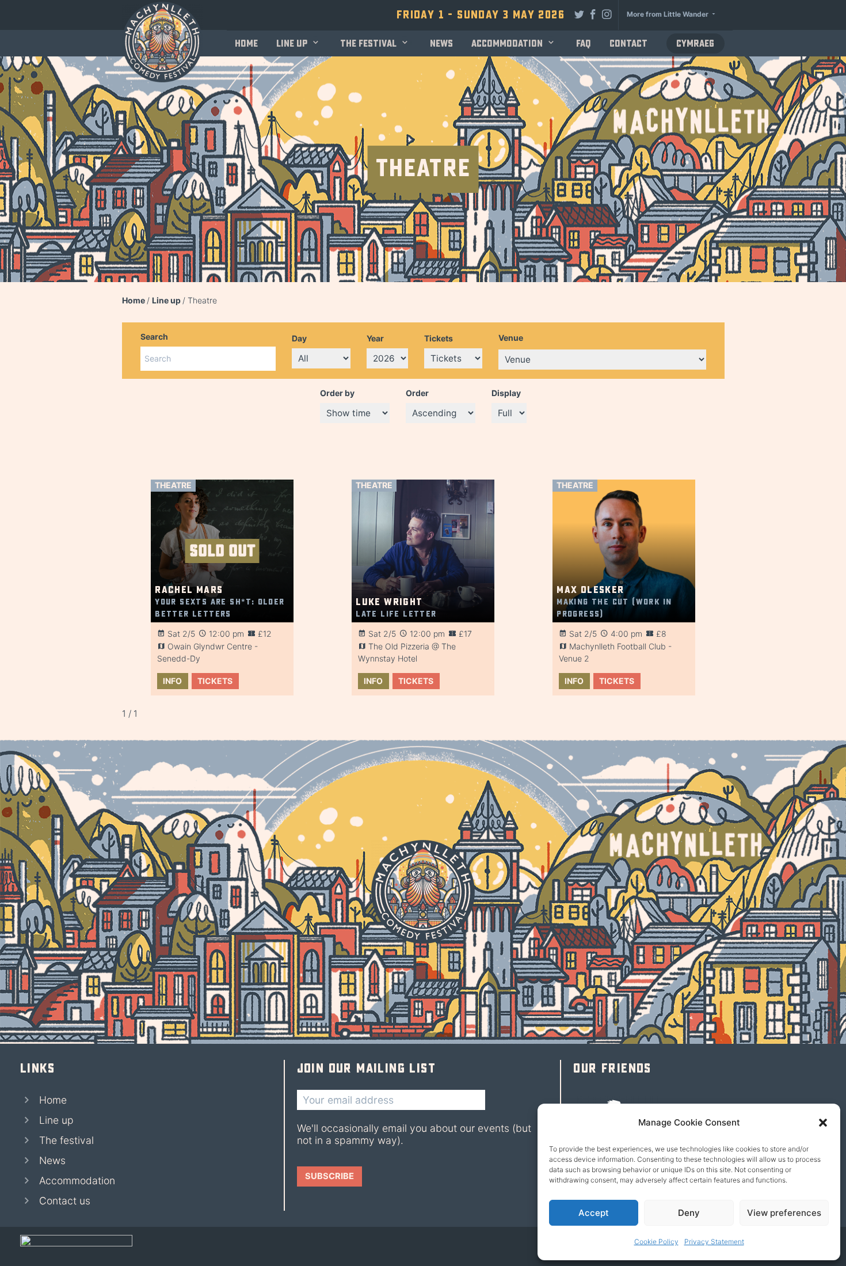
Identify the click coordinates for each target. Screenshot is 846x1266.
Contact (628, 43)
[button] (823, 1122)
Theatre (173, 485)
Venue (510, 338)
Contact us (64, 1201)
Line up (291, 43)
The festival (368, 43)
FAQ (583, 43)
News (441, 43)
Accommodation (507, 43)
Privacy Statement (714, 1241)
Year (375, 338)
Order (417, 393)
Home (246, 43)
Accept (593, 1212)
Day (299, 338)
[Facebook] (593, 14)
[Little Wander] (76, 1246)
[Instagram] (607, 14)
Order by (337, 393)
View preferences (784, 1212)
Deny (689, 1212)
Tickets (438, 338)
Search (154, 336)
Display (506, 393)
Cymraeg (695, 43)
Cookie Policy (656, 1241)
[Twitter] (579, 14)
